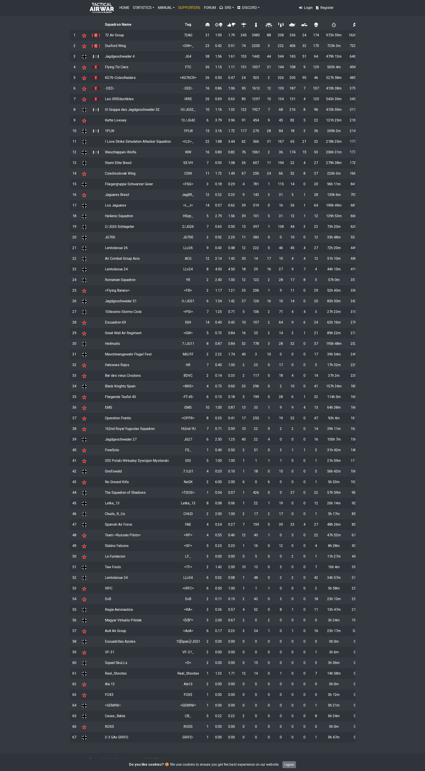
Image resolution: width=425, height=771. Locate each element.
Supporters (189, 8)
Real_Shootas (116, 673)
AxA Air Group (115, 631)
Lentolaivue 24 (116, 269)
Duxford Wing (115, 46)
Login (308, 8)
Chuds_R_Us (115, 514)
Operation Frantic (118, 418)
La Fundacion (115, 556)
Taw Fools (113, 567)
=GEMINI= (113, 705)
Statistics (142, 8)
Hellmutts (112, 344)
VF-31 (109, 652)
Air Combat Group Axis (122, 258)
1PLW (109, 131)
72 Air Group (114, 35)
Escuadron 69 (115, 322)
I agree (289, 764)
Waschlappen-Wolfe (120, 152)
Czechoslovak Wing (120, 173)
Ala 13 (110, 684)
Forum (210, 8)
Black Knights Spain (120, 386)
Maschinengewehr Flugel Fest (128, 354)
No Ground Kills (117, 482)
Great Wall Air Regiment (123, 333)
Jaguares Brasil (117, 195)
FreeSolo (112, 450)
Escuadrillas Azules (120, 641)
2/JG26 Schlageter (119, 226)
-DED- (109, 88)
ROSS (109, 726)
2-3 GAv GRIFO (116, 737)
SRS (228, 8)
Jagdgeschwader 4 (120, 56)
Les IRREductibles (119, 99)
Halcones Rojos (117, 365)
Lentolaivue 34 (116, 578)
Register (327, 8)
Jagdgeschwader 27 (121, 439)
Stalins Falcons (117, 546)
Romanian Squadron (120, 280)
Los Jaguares (115, 205)
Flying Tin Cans (116, 67)
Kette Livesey (116, 120)
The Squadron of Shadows (125, 492)
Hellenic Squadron (119, 216)
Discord (249, 8)
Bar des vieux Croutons (123, 375)
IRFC (108, 588)
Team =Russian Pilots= (123, 535)
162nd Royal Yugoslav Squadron (130, 429)
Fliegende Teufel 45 (120, 397)
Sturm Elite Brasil (118, 163)
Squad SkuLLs (116, 663)
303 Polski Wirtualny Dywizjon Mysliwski (137, 461)
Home (124, 8)
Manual (165, 8)
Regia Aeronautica (119, 609)
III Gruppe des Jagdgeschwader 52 (132, 109)
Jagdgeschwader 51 (121, 301)
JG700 (110, 237)
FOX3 (109, 695)
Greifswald (113, 471)
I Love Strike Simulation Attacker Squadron (138, 141)
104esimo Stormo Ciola (123, 312)
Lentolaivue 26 (116, 248)
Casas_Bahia (115, 716)
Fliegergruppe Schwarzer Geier (129, 184)
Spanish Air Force (118, 524)
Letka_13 (112, 503)
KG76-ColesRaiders (120, 78)
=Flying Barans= (117, 290)
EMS (108, 407)
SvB (108, 599)
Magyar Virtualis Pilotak (123, 620)
